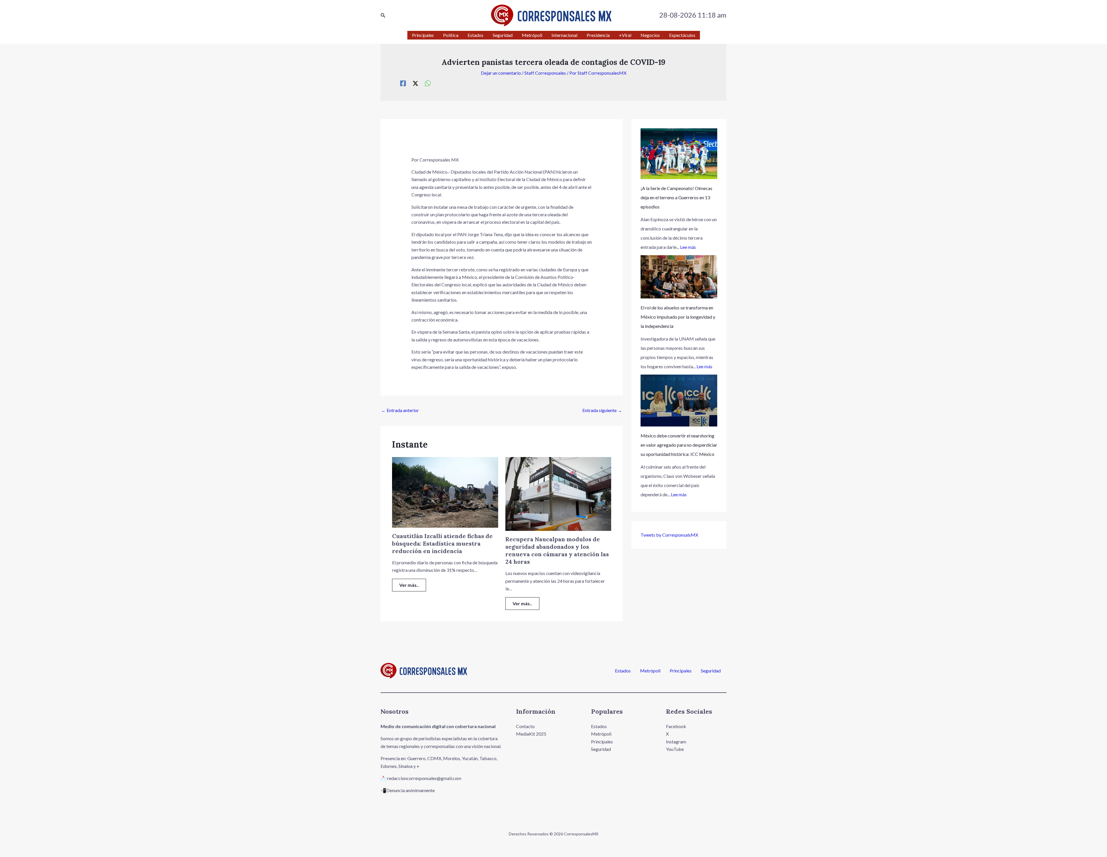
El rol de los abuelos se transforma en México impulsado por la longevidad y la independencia (678, 317)
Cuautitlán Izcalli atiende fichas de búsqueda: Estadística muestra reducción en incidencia (442, 543)
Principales (681, 670)
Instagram (676, 741)
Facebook (676, 726)
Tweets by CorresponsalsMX (669, 534)
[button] (383, 15)
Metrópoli (650, 670)
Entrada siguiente (602, 410)
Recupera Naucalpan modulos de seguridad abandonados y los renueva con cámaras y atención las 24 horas (557, 550)
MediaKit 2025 (531, 733)
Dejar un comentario (501, 73)
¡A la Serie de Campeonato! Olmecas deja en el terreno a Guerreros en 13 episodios (676, 197)
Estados (623, 670)
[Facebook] (403, 83)
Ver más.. (409, 585)
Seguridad (711, 670)
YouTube (675, 749)
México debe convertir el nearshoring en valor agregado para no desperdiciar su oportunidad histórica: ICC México (679, 445)
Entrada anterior (400, 410)
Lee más (688, 247)
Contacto (525, 726)
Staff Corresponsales (545, 73)
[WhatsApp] (428, 83)
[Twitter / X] (415, 83)
